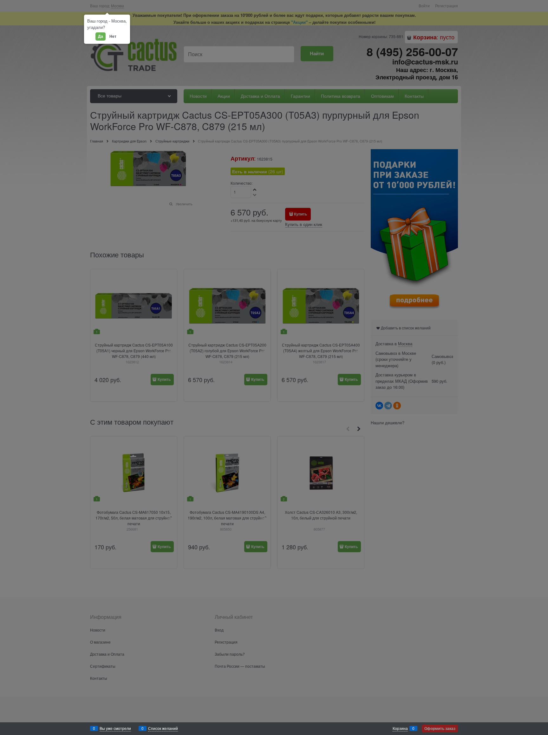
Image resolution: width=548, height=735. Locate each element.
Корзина (400, 728)
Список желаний (163, 728)
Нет (112, 36)
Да (100, 36)
